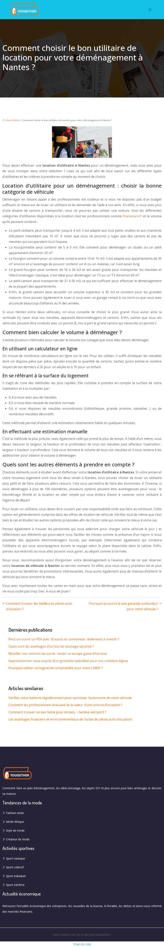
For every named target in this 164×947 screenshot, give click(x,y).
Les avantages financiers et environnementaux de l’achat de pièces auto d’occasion (70, 719)
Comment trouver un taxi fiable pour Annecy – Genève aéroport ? (57, 712)
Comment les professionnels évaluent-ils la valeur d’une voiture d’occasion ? (65, 705)
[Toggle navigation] (150, 10)
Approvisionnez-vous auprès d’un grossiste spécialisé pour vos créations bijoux (68, 661)
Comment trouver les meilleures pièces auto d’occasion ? (39, 606)
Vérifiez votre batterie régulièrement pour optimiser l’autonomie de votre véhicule (70, 698)
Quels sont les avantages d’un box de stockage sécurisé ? (51, 646)
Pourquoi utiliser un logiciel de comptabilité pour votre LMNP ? (55, 668)
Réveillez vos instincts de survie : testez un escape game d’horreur (57, 653)
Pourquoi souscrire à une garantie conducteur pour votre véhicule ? (123, 606)
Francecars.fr (132, 216)
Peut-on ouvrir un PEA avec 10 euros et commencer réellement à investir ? (63, 639)
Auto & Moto (13, 120)
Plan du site (82, 944)
